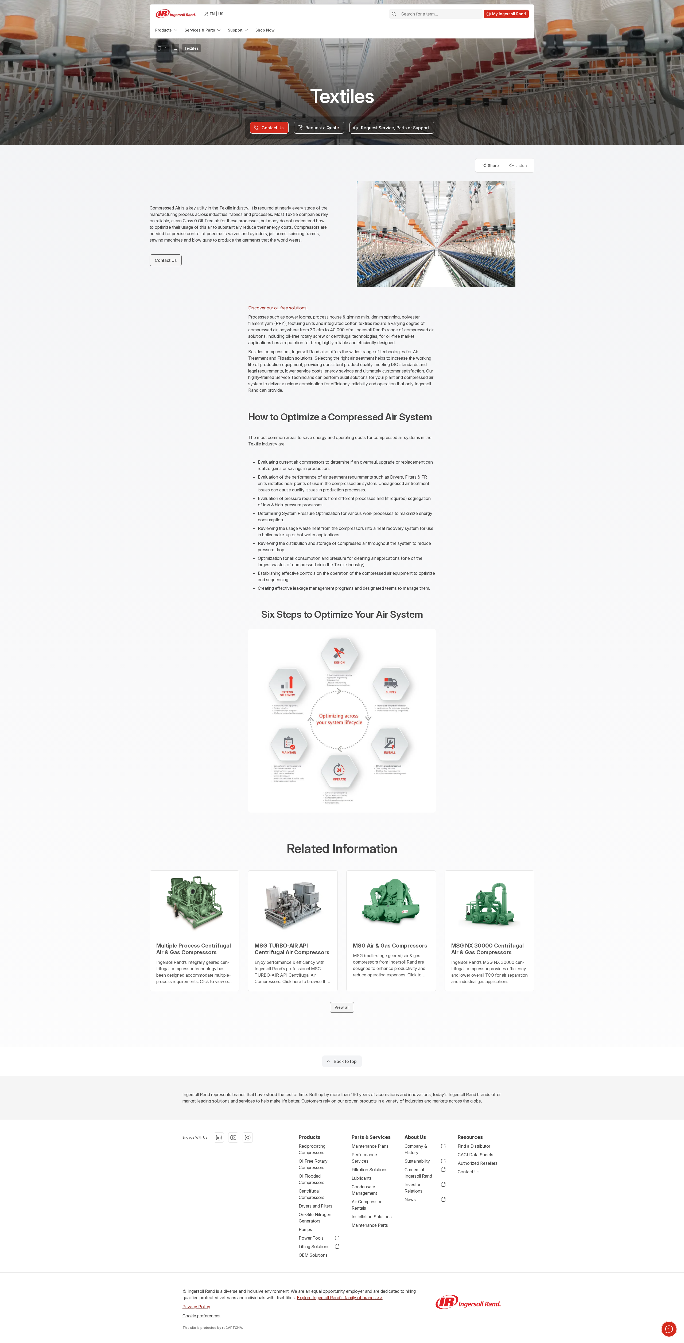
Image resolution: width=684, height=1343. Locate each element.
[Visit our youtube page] (233, 1137)
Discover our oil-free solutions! (278, 307)
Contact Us (469, 1171)
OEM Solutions (313, 1255)
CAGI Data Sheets (475, 1154)
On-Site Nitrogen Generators (315, 1218)
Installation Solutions (372, 1216)
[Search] (394, 14)
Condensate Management (364, 1190)
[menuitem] (166, 30)
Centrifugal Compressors (311, 1194)
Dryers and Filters (315, 1206)
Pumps (305, 1229)
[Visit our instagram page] (248, 1137)
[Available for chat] (669, 1329)
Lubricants (362, 1178)
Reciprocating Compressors (312, 1149)
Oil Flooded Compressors (311, 1179)
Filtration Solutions (369, 1169)
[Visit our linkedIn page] (219, 1137)
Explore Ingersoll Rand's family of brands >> (340, 1297)
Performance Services (364, 1158)
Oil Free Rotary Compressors (313, 1164)
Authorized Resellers (478, 1163)
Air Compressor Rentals (367, 1205)
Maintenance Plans (370, 1146)
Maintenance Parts (370, 1225)
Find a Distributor (474, 1146)
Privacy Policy (196, 1306)
